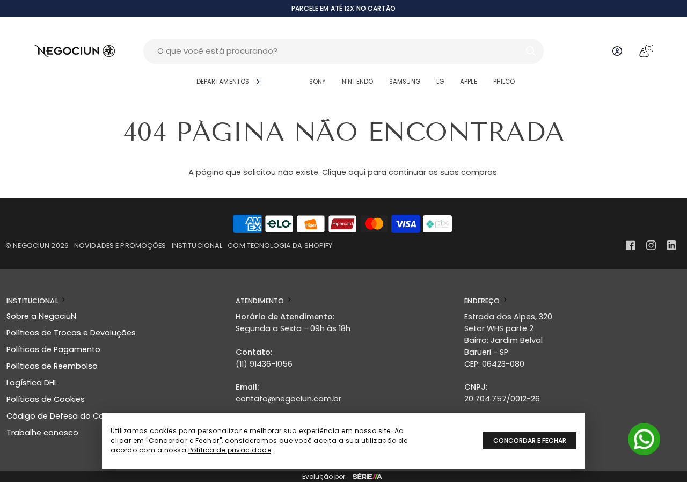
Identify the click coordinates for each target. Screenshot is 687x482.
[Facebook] (630, 245)
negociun (31, 245)
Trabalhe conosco (42, 432)
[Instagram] (651, 245)
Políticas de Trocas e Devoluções (71, 332)
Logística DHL (31, 382)
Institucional (197, 245)
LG (440, 81)
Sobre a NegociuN (41, 316)
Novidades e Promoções (120, 245)
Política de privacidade (230, 450)
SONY (317, 81)
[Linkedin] (671, 245)
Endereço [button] (482, 300)
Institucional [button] (33, 300)
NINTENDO (357, 81)
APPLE (468, 81)
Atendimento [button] (261, 300)
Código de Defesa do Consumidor (73, 416)
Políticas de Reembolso (52, 366)
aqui (357, 172)
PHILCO (504, 81)
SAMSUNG (404, 81)
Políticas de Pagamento (53, 349)
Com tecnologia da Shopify (280, 245)
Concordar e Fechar (529, 440)
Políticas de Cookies (45, 399)
